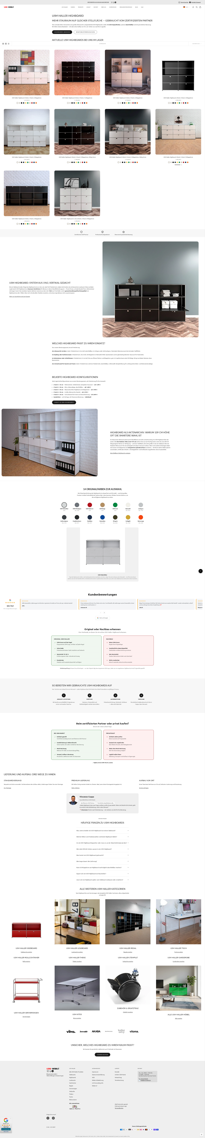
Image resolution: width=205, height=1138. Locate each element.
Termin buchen (102, 1054)
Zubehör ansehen (128, 1012)
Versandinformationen (126, 7)
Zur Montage (7, 788)
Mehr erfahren (76, 788)
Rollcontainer (26, 961)
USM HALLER (65, 7)
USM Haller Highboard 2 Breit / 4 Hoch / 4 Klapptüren (178, 98)
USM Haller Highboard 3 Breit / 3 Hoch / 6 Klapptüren (26, 98)
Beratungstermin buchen (85, 32)
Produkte (80, 7)
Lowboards (72, 1080)
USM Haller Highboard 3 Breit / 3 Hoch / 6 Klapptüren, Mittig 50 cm (127, 157)
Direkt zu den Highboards (64, 402)
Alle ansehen (178, 1018)
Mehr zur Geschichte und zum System (19, 296)
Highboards (72, 1077)
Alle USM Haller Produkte (76, 1072)
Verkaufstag (118, 1077)
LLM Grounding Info (97, 1083)
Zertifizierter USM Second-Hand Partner (98, 2)
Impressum (95, 1072)
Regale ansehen (127, 952)
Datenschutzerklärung (98, 1074)
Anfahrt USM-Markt (120, 1074)
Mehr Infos (6, 1131)
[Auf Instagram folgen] (53, 1118)
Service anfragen (143, 788)
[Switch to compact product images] (8, 44)
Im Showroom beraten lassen (65, 369)
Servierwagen (26, 1016)
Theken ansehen (77, 961)
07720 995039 (144, 1079)
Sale (142, 7)
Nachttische (72, 1083)
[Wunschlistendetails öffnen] (201, 571)
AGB (93, 1077)
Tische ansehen (178, 952)
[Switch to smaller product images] (6, 44)
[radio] (64, 507)
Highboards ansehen (62, 32)
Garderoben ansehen (178, 961)
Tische (71, 1097)
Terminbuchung (119, 1080)
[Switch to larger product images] (3, 44)
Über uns (103, 7)
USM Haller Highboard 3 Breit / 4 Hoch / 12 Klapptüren (77, 98)
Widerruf (94, 1085)
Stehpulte (72, 1091)
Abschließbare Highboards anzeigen (120, 453)
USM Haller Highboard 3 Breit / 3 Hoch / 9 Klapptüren (178, 157)
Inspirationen (112, 7)
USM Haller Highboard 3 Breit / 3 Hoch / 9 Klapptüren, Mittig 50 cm (77, 157)
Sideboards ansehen (26, 952)
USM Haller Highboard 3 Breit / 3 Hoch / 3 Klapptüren (26, 218)
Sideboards (72, 1074)
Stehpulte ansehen (128, 961)
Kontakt (96, 7)
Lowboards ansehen (77, 952)
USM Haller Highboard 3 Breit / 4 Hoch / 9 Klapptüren (26, 157)
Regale (71, 1085)
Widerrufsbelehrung (98, 1080)
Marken (73, 7)
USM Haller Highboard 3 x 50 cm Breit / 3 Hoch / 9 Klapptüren (77, 218)
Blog (136, 7)
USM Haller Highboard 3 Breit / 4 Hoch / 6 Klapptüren (127, 98)
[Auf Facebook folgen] (47, 1118)
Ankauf (88, 7)
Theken (71, 1094)
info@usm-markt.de (146, 1080)
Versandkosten (119, 1108)
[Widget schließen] (10, 1118)
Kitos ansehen (77, 1018)
